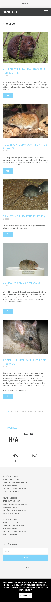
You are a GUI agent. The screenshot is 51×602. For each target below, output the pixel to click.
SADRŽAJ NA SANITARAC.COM (14, 489)
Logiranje (24, 4)
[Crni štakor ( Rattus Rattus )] (25, 194)
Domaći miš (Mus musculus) (22, 282)
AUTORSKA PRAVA (10, 486)
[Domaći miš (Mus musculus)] (25, 259)
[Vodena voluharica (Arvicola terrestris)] (25, 47)
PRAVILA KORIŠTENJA (11, 492)
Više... (8, 95)
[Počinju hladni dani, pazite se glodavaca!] (25, 337)
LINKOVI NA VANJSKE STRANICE (15, 482)
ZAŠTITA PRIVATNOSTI (11, 479)
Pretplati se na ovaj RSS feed (27, 412)
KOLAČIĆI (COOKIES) (10, 476)
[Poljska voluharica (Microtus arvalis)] (25, 121)
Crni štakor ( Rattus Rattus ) (24, 216)
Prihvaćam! (25, 595)
